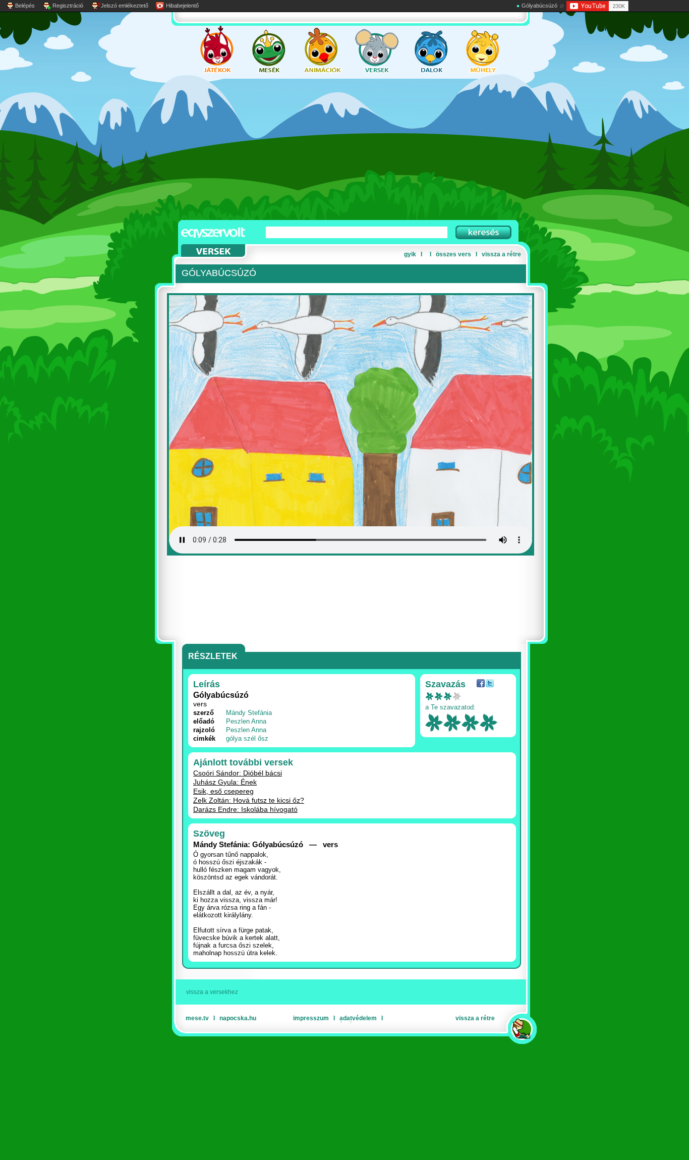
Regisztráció (67, 6)
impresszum (311, 1018)
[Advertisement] (334, 149)
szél (250, 738)
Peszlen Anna (246, 721)
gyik (410, 254)
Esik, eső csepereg (223, 791)
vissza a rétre (501, 254)
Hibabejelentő (182, 6)
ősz (263, 738)
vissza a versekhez (212, 992)
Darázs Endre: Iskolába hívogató (245, 809)
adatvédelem (358, 1018)
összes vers (453, 254)
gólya (234, 738)
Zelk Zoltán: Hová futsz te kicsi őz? (248, 800)
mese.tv (197, 1018)
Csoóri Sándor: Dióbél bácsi (237, 773)
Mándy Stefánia (249, 712)
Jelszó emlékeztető (124, 6)
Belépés (25, 6)
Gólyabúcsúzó (539, 6)
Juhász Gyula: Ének (225, 782)
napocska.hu (237, 1018)
